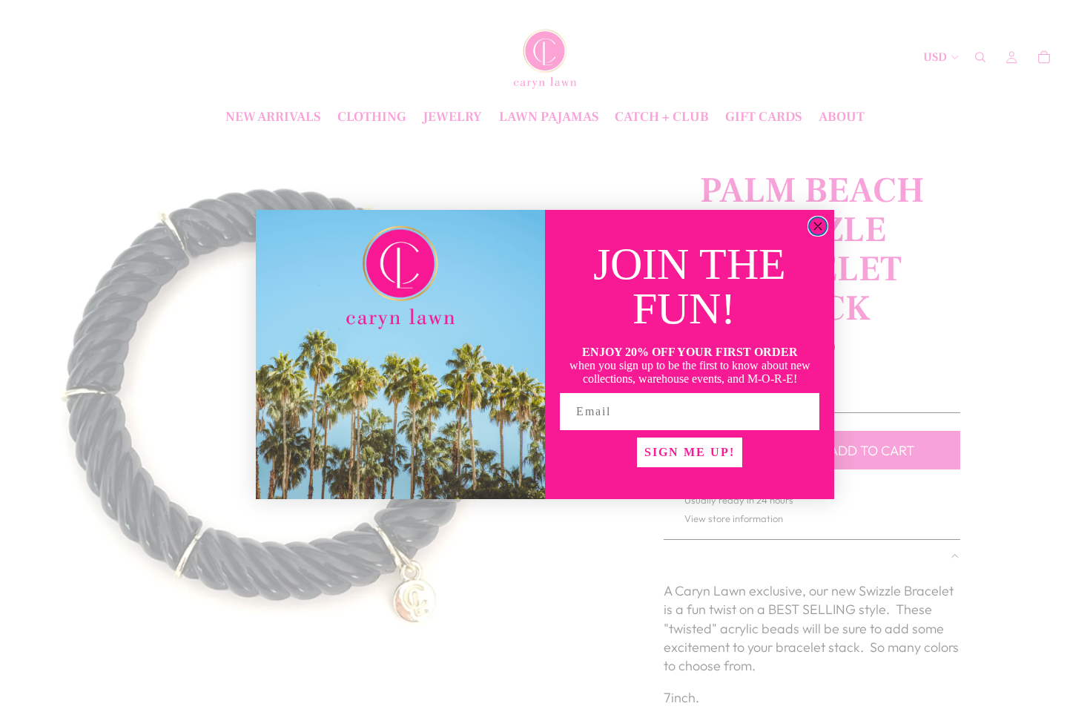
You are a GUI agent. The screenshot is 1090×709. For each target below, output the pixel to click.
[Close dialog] (818, 226)
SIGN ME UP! (689, 452)
